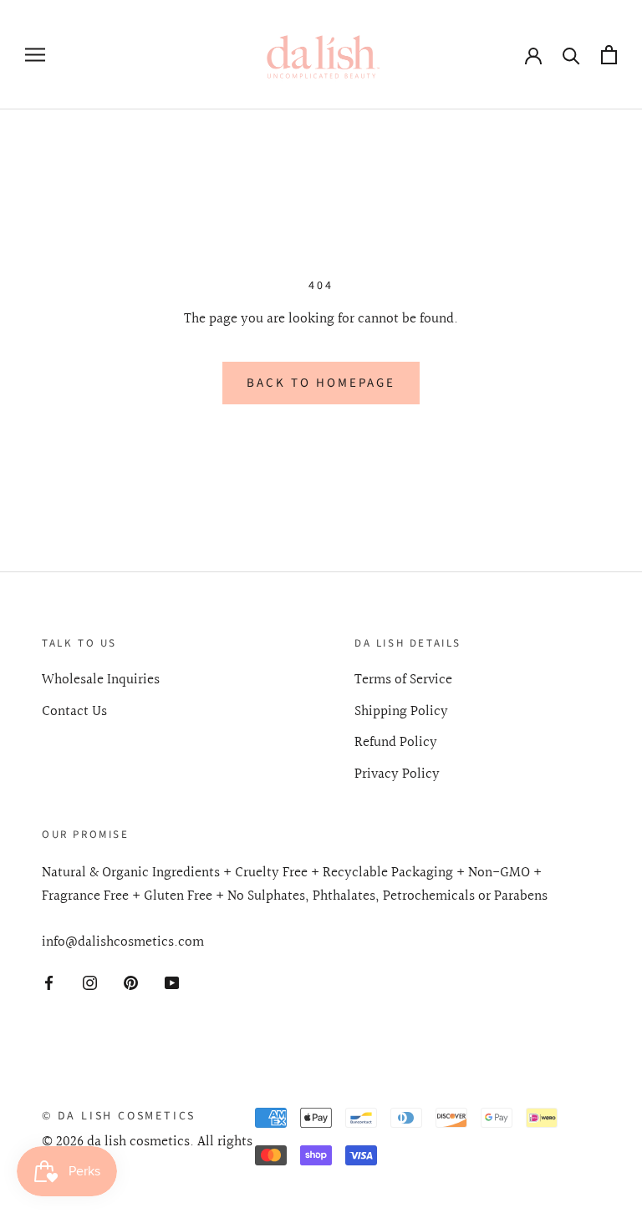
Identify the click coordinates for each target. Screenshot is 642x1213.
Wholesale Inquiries (101, 680)
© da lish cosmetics (119, 1116)
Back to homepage (321, 383)
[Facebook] (49, 982)
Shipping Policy (401, 712)
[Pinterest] (131, 982)
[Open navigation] (35, 54)
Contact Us (74, 712)
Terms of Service (403, 680)
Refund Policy (395, 743)
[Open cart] (609, 54)
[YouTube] (172, 982)
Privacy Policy (397, 774)
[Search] (571, 54)
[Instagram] (90, 982)
